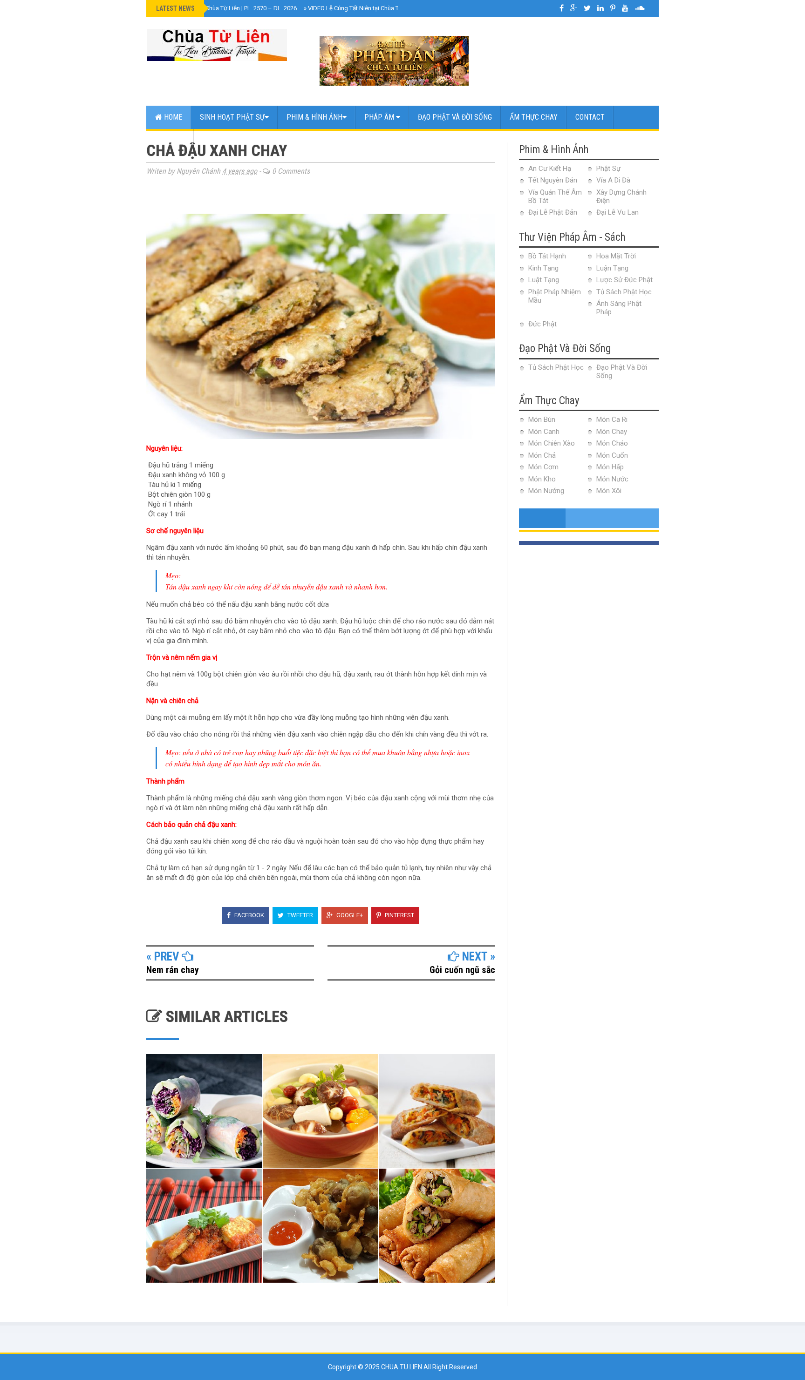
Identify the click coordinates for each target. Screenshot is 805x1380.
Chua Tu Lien (402, 1367)
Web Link (170, 140)
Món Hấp (610, 467)
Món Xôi (608, 491)
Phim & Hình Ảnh (314, 117)
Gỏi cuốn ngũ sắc (462, 969)
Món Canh (543, 431)
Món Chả (542, 455)
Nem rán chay (172, 969)
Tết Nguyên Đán (552, 180)
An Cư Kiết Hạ (549, 168)
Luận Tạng (612, 268)
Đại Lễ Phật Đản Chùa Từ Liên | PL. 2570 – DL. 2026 (227, 8)
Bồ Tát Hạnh (547, 256)
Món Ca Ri (612, 419)
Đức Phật (542, 324)
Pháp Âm (380, 117)
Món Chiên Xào (551, 443)
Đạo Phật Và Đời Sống (455, 117)
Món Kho (542, 479)
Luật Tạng (543, 280)
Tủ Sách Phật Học (624, 292)
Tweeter (299, 915)
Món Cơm (543, 467)
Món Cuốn (612, 455)
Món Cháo (612, 443)
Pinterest (398, 915)
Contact (590, 117)
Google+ (349, 915)
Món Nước (612, 479)
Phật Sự (608, 168)
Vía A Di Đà (613, 180)
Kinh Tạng (543, 268)
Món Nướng (546, 491)
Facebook (248, 915)
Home (172, 117)
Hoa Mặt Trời (616, 256)
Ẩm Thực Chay (534, 117)
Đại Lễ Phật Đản (552, 212)
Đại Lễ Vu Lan (617, 212)
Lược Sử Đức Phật (624, 280)
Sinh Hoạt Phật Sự (232, 117)
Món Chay (611, 431)
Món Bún (541, 419)
